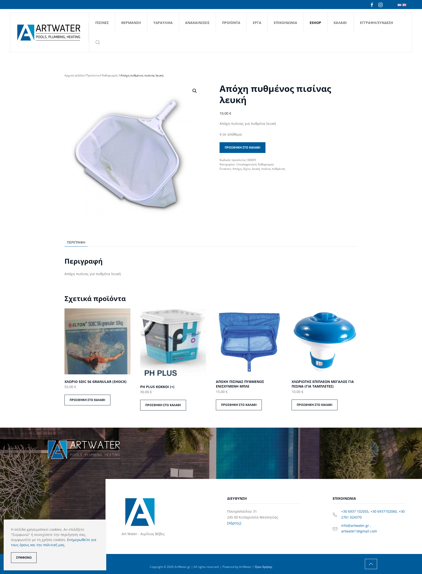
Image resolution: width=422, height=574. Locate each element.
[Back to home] (49, 32)
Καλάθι (340, 22)
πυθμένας (278, 169)
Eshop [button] (315, 22)
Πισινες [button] (102, 22)
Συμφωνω (24, 557)
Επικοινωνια (285, 22)
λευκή (256, 169)
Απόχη (237, 169)
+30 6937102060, (384, 511)
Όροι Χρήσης (263, 567)
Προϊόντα (92, 75)
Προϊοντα (231, 22)
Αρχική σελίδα (74, 75)
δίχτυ (247, 169)
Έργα (257, 22)
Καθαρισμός (110, 75)
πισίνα (265, 169)
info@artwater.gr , (356, 525)
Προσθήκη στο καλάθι (242, 147)
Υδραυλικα (163, 22)
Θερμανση (131, 22)
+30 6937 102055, (355, 511)
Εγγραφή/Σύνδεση (376, 22)
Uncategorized (246, 164)
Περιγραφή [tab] (76, 242)
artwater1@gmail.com (359, 531)
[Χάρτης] (234, 523)
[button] (97, 42)
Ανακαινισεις (197, 22)
